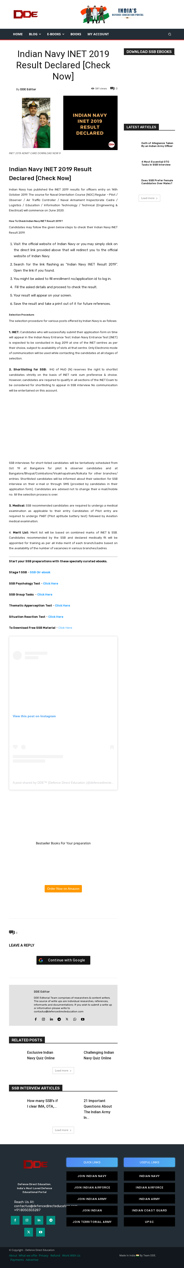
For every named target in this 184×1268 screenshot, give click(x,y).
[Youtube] (82, 1018)
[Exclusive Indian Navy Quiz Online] (16, 1054)
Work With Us (71, 1255)
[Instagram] (43, 1018)
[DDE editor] (12, 89)
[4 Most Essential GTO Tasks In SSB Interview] (131, 162)
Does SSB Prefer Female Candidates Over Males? (157, 182)
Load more (61, 1070)
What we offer (28, 1255)
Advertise (32, 1260)
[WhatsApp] (63, 907)
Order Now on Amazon (63, 888)
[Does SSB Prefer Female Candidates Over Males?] (131, 181)
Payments (17, 1260)
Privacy (44, 1255)
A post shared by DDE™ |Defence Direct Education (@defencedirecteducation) (69, 782)
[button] (169, 34)
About (13, 1255)
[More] (84, 907)
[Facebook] (42, 907)
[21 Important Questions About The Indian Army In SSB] (73, 1102)
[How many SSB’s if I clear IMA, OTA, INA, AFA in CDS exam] (16, 1102)
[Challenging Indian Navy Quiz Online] (73, 1054)
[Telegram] (73, 907)
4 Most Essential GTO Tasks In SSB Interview (156, 163)
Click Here (65, 627)
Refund (55, 1255)
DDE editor (28, 89)
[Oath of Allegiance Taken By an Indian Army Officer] (131, 144)
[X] (52, 907)
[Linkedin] (51, 1018)
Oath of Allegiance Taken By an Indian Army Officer (157, 145)
